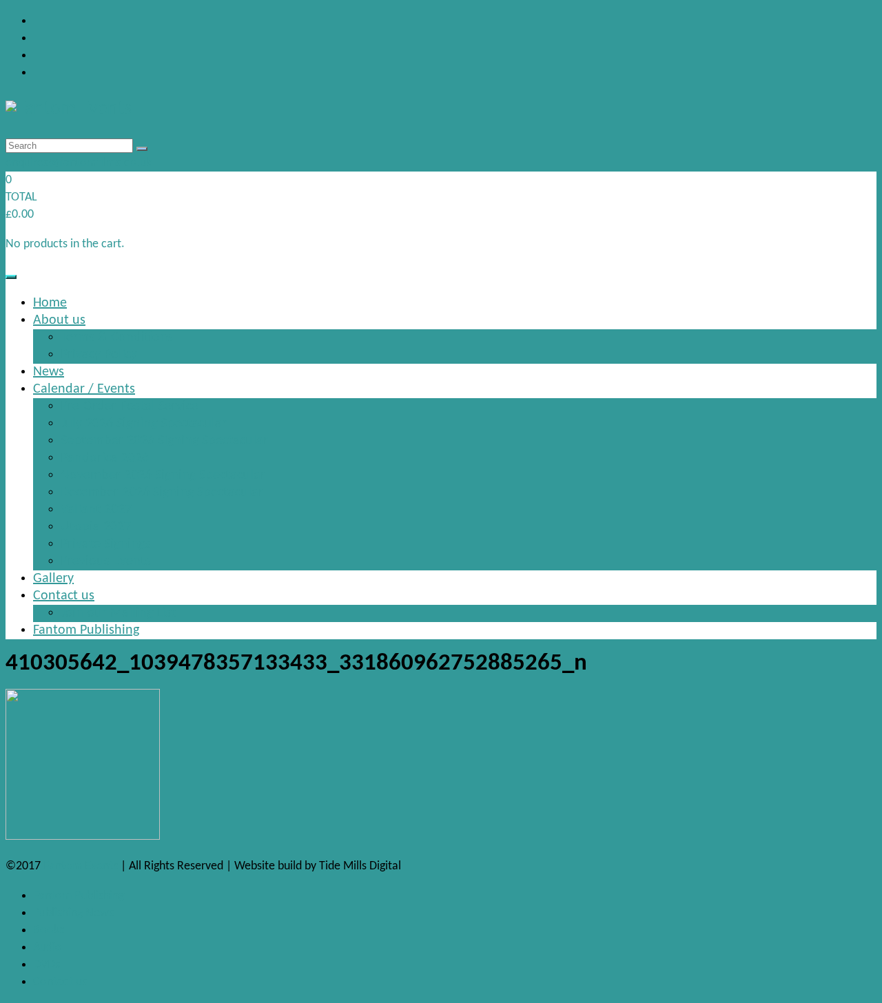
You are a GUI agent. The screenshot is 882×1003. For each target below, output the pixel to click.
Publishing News (73, 913)
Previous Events (106, 561)
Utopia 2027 (96, 527)
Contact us (63, 596)
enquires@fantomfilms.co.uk (79, 162)
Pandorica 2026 (105, 458)
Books (48, 930)
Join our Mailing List (118, 613)
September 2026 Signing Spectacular (164, 441)
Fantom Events (81, 866)
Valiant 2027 (96, 510)
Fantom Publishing (86, 630)
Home (50, 303)
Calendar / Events (84, 389)
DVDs (46, 964)
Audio (47, 947)
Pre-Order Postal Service (129, 406)
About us (59, 320)
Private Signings (105, 544)
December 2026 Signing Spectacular (162, 492)
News (48, 372)
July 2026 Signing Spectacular (144, 424)
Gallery (53, 579)
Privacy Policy (99, 355)
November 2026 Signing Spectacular (163, 475)
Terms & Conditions (117, 337)
